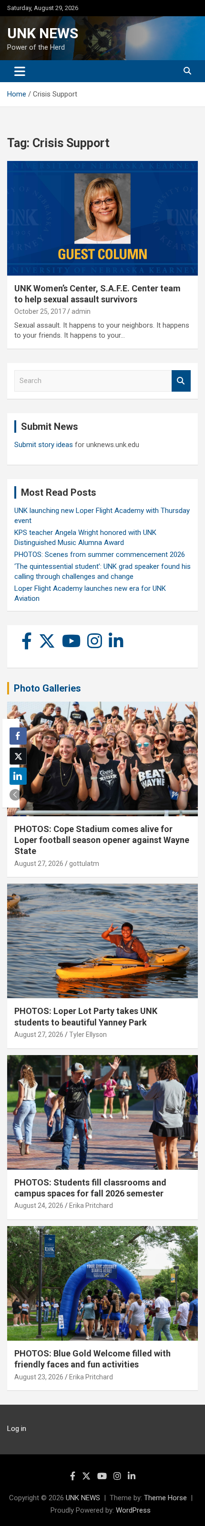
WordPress (133, 1510)
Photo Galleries (47, 688)
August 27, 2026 (38, 863)
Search (181, 381)
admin (81, 311)
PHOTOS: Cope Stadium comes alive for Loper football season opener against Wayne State (101, 840)
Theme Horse (165, 1498)
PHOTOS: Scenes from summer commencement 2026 (99, 554)
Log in (16, 1428)
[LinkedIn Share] (18, 776)
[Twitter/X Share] (18, 756)
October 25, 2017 (40, 311)
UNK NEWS (42, 33)
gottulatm (84, 863)
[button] (15, 794)
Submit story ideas (43, 444)
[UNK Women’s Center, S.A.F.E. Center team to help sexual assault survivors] (102, 218)
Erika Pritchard (91, 1205)
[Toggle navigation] (19, 71)
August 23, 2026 (38, 1377)
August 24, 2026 (38, 1205)
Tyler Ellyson (88, 1034)
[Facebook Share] (18, 736)
